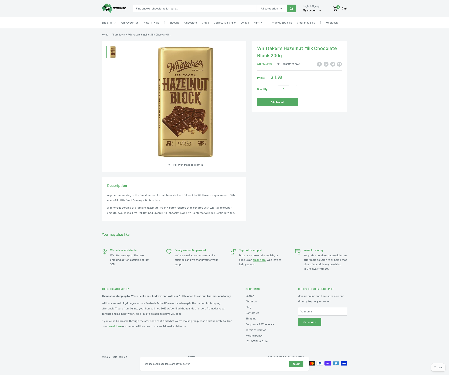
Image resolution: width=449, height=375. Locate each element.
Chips (205, 22)
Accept (296, 363)
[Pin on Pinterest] (326, 64)
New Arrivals (151, 22)
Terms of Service (256, 329)
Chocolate (190, 22)
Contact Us (252, 312)
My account (310, 10)
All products (118, 34)
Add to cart (277, 102)
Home (105, 34)
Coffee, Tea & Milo (225, 22)
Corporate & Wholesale (260, 324)
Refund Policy (254, 335)
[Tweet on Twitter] (332, 64)
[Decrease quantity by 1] (274, 89)
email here (259, 259)
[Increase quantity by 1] (293, 89)
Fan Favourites (129, 22)
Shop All (107, 22)
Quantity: (263, 89)
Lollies (245, 22)
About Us (251, 301)
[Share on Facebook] (319, 64)
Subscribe (309, 322)
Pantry (258, 22)
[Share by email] (339, 64)
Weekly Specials (282, 22)
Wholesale (332, 22)
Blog (248, 307)
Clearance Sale (306, 22)
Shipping (251, 318)
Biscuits (174, 22)
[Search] (291, 8)
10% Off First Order (257, 341)
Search (250, 295)
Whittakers (264, 64)
